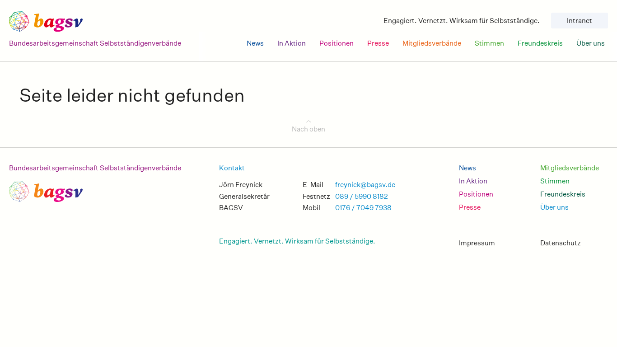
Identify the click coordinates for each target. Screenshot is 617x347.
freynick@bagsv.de (365, 184)
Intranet (579, 20)
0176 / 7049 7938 (363, 207)
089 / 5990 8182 (361, 196)
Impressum (477, 243)
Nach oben (308, 129)
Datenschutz (560, 243)
